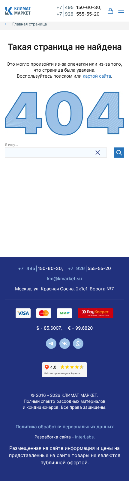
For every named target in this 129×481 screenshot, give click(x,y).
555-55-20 (78, 14)
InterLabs (84, 436)
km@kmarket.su (64, 278)
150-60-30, (78, 7)
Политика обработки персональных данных (65, 426)
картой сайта (97, 76)
